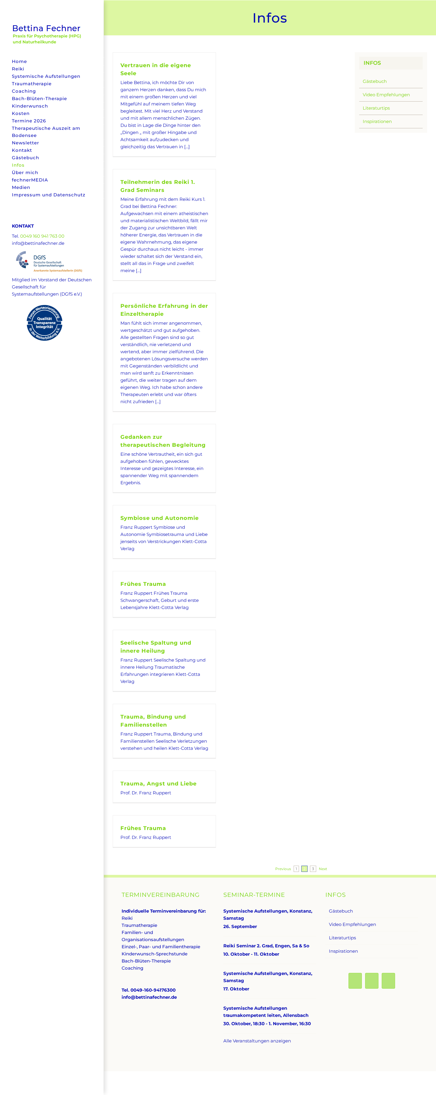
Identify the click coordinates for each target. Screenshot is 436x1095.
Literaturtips (376, 108)
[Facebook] (355, 981)
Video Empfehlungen (386, 94)
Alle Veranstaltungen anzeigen (257, 1041)
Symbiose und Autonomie (159, 518)
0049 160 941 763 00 (42, 236)
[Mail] (388, 981)
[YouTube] (371, 981)
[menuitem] (52, 61)
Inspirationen (377, 121)
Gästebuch (375, 81)
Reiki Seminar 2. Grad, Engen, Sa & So (266, 946)
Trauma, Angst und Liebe (158, 783)
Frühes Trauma (143, 584)
